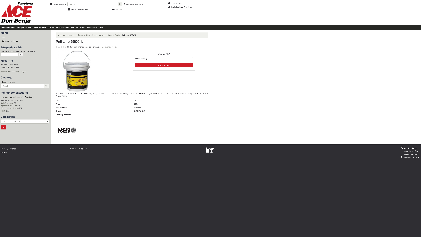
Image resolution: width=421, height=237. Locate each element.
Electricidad (78, 35)
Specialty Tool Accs (9, 105)
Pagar (23, 71)
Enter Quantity (141, 58)
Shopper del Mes (24, 27)
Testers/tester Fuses (9, 108)
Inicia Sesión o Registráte (181, 7)
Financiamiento (62, 27)
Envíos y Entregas (8, 149)
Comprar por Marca (10, 41)
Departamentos (8, 27)
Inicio (4, 37)
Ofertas (51, 27)
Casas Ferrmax (39, 27)
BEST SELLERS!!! (78, 27)
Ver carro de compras (10, 71)
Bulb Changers (7, 103)
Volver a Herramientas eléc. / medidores (18, 97)
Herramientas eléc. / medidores (99, 35)
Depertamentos (8, 82)
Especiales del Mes (95, 27)
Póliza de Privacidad (78, 149)
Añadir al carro (164, 65)
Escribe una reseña (109, 47)
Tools (3, 111)
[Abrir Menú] (169, 3)
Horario (4, 152)
